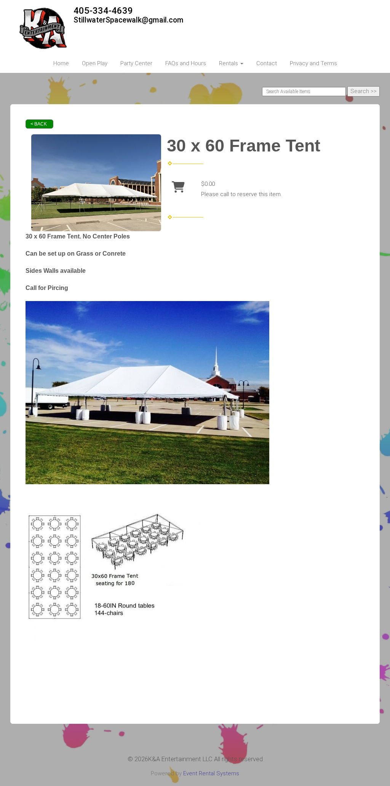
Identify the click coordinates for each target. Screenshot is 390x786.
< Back (38, 124)
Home (61, 63)
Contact (266, 63)
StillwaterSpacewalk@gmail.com (129, 20)
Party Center (136, 63)
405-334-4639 (103, 10)
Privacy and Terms (313, 63)
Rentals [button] (229, 63)
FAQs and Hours (185, 63)
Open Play (94, 63)
